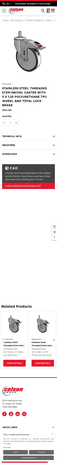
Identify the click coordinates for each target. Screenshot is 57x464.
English (7, 3)
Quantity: (7, 116)
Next (54, 339)
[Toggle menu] (4, 11)
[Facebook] (4, 414)
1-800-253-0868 (9, 407)
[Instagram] (24, 414)
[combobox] (7, 3)
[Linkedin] (17, 414)
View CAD (7, 110)
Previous (3, 339)
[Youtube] (11, 414)
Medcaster (7, 84)
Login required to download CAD (23, 186)
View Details (14, 363)
